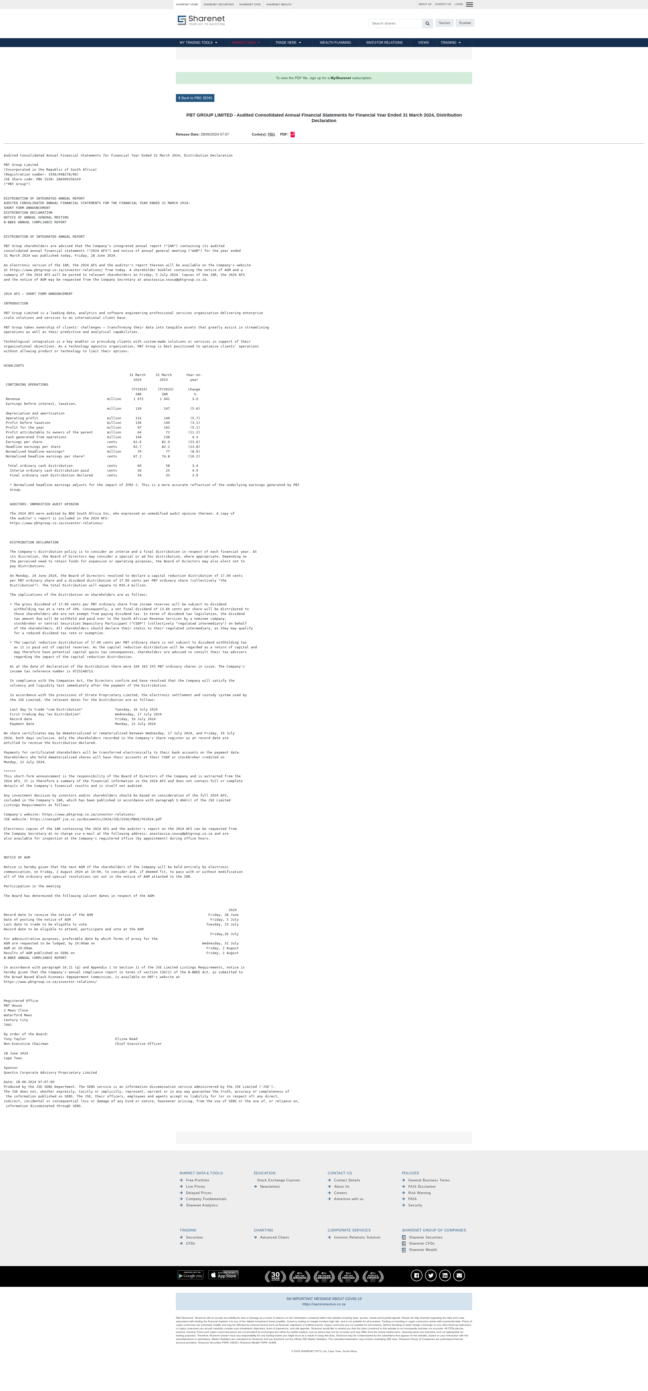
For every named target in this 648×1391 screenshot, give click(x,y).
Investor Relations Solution (357, 1237)
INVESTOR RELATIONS (384, 43)
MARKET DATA (244, 43)
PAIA (412, 1199)
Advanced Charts (274, 1237)
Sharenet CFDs (250, 4)
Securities (194, 1237)
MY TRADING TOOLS (196, 43)
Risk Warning (419, 1193)
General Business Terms (429, 1180)
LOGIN (459, 4)
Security (415, 1205)
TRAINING (448, 43)
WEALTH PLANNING (335, 43)
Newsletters (270, 1186)
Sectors (444, 23)
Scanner (465, 23)
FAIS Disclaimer (422, 1186)
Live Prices (195, 1186)
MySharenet (341, 78)
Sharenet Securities (426, 1237)
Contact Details (347, 1180)
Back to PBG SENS (196, 98)
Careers (340, 1193)
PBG (271, 134)
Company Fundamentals (206, 1199)
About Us (342, 1186)
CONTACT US (443, 4)
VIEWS (423, 43)
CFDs (190, 1243)
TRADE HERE (286, 43)
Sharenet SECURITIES (219, 4)
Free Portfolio (197, 1180)
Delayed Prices (199, 1193)
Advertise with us (349, 1199)
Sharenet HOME (187, 4)
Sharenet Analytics (202, 1205)
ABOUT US (425, 4)
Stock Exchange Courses (278, 1180)
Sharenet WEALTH (278, 4)
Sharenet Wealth (423, 1250)
